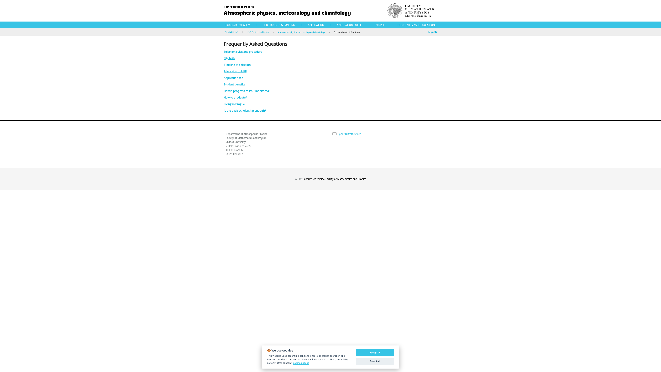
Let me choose (301, 362)
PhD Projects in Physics (239, 7)
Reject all (375, 361)
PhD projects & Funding (279, 25)
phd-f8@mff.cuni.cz (350, 134)
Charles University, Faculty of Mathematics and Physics (335, 178)
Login (431, 32)
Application (316, 25)
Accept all (374, 352)
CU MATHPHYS (231, 32)
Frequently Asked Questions (416, 25)
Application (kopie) (349, 25)
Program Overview (237, 25)
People (380, 25)
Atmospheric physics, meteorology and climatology (287, 13)
